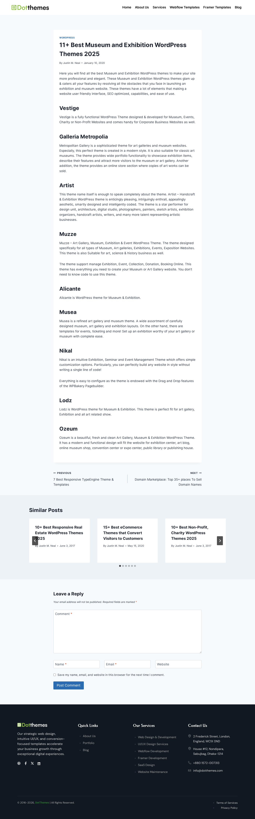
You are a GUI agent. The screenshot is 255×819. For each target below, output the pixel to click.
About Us (142, 7)
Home (126, 7)
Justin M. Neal (71, 62)
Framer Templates (217, 7)
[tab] (120, 566)
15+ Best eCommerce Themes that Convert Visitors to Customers (123, 533)
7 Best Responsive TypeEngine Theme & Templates (83, 478)
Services (159, 7)
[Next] (220, 540)
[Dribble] (19, 763)
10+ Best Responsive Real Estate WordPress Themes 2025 (59, 533)
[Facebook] (26, 763)
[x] (33, 763)
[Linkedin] (39, 763)
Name (61, 664)
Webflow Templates (185, 7)
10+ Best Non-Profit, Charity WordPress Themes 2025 (189, 533)
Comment (63, 614)
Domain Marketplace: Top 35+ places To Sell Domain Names (168, 478)
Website (163, 664)
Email (111, 664)
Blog (238, 7)
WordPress (67, 37)
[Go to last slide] (35, 540)
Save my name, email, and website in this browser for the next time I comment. (110, 675)
